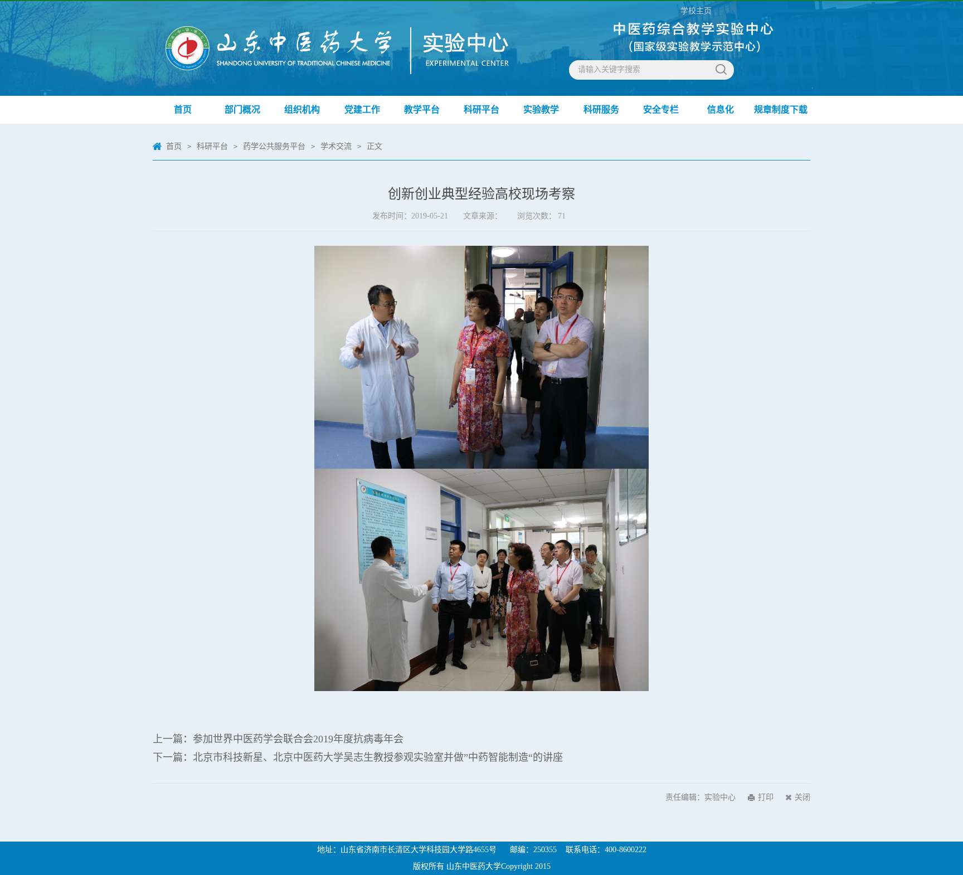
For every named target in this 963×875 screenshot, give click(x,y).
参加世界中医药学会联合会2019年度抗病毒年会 (298, 739)
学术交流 (336, 146)
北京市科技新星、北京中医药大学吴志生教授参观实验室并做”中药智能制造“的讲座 (378, 757)
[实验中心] (237, 37)
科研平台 (212, 146)
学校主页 (696, 11)
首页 (174, 146)
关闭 (802, 797)
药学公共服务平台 (274, 146)
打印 (766, 797)
